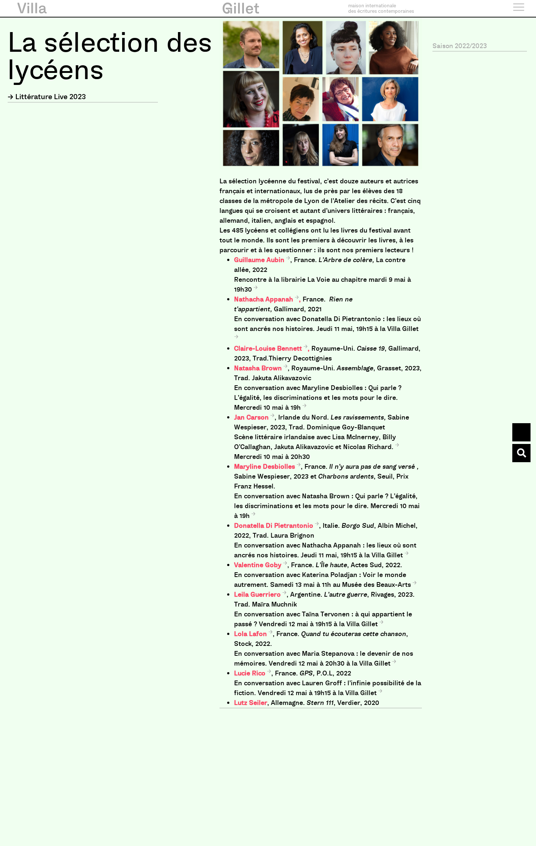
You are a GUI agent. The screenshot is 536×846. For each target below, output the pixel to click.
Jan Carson (251, 417)
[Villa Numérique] (521, 453)
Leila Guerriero (257, 594)
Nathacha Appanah (263, 299)
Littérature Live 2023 (50, 96)
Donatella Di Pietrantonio (273, 525)
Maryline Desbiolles (264, 466)
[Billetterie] (521, 432)
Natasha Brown (258, 368)
